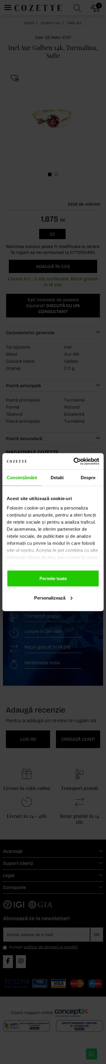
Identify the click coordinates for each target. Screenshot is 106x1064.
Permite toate (53, 578)
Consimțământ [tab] (22, 477)
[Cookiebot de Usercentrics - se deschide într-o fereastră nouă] (74, 461)
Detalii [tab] (57, 477)
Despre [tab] (88, 477)
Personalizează (49, 597)
